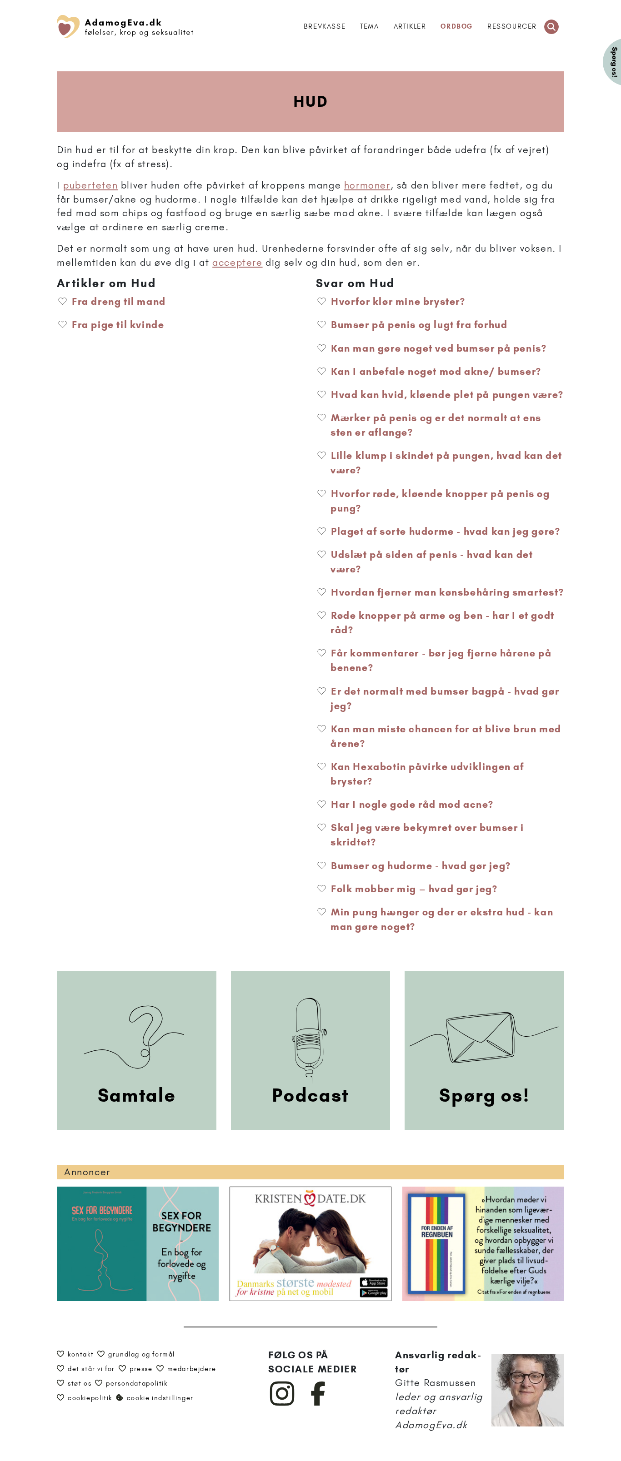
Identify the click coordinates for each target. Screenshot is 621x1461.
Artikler (410, 26)
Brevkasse (325, 26)
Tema (369, 26)
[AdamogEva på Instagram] (282, 1403)
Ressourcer (512, 26)
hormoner (367, 185)
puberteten (90, 185)
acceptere (237, 262)
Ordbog (457, 26)
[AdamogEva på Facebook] (318, 1403)
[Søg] (551, 27)
